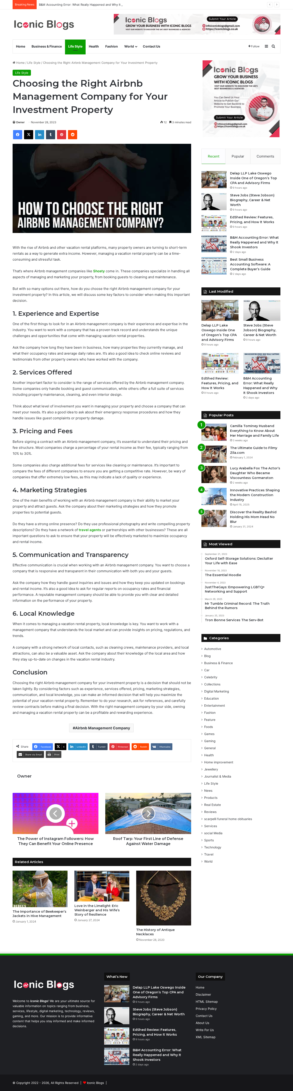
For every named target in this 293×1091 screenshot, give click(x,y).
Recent (213, 156)
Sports (209, 840)
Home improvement (218, 762)
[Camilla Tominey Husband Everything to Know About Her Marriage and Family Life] (214, 432)
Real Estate (212, 805)
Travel (208, 854)
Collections (212, 684)
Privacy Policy (206, 1009)
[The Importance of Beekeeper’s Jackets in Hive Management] (40, 889)
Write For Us (205, 1030)
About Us (202, 1023)
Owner (20, 122)
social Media (213, 833)
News (208, 790)
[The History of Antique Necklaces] (163, 898)
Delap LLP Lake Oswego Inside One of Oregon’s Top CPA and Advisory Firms (253, 178)
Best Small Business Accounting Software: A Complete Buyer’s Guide (250, 264)
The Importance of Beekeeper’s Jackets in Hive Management (39, 913)
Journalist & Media (217, 776)
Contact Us (151, 46)
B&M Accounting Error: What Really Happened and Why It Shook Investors (92, 4)
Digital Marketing (216, 691)
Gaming (209, 741)
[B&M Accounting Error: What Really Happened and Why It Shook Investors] (214, 243)
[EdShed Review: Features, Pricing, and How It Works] (214, 223)
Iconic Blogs (95, 1083)
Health (94, 46)
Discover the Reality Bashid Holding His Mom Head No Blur (253, 517)
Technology (212, 847)
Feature (209, 720)
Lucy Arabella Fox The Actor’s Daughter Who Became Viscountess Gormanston (255, 473)
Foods (208, 727)
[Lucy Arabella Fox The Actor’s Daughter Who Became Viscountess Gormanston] (214, 474)
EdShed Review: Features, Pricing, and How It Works (219, 383)
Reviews (210, 812)
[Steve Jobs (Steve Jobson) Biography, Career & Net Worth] (214, 201)
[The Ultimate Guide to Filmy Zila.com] (214, 454)
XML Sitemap (205, 1037)
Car (206, 670)
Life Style (75, 46)
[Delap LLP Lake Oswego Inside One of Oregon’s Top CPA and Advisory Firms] (214, 179)
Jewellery (211, 769)
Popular (238, 156)
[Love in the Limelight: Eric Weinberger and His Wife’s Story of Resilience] (101, 886)
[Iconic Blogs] (44, 24)
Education (211, 698)
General (210, 748)
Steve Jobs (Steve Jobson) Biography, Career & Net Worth (252, 200)
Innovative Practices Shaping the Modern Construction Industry (255, 495)
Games (209, 734)
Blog (207, 656)
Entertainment (214, 705)
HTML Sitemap (207, 1001)
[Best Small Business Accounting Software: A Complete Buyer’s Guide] (214, 265)
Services (210, 826)
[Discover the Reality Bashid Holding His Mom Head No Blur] (214, 518)
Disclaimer (203, 994)
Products (210, 798)
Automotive (212, 649)
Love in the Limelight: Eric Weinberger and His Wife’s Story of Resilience (97, 910)
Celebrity (210, 677)
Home (20, 46)
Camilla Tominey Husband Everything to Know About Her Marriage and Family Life (254, 431)
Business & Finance (47, 46)
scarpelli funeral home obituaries (228, 819)
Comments (265, 156)
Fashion (111, 46)
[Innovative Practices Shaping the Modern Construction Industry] (214, 496)
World (129, 46)
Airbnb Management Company (102, 728)
